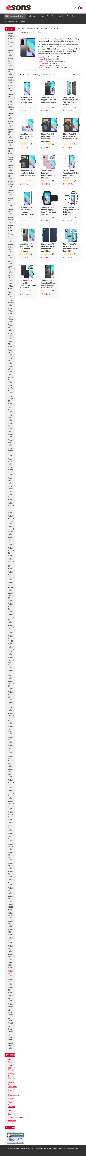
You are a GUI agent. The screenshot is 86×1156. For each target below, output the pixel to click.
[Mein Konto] (75, 8)
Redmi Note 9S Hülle (10, 826)
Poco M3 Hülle (10, 369)
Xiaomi (9, 29)
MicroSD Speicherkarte (46, 67)
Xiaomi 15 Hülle (10, 71)
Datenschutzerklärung (11, 1117)
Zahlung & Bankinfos (11, 1076)
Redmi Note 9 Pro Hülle (10, 815)
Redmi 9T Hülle (10, 981)
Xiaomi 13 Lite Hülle (10, 167)
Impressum (11, 1121)
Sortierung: (37, 75)
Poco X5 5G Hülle (10, 461)
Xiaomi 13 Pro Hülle (10, 159)
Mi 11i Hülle (10, 262)
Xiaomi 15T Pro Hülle (10, 62)
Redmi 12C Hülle (10, 948)
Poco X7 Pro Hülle (10, 286)
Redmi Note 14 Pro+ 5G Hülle (11, 564)
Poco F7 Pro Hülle (10, 311)
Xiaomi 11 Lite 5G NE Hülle (10, 248)
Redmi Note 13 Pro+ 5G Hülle (11, 662)
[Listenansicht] (78, 74)
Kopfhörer (42, 65)
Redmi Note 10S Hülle (10, 773)
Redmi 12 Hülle (10, 940)
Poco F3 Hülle (10, 360)
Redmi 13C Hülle (10, 932)
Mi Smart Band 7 (10, 1020)
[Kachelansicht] (74, 74)
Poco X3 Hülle (10, 426)
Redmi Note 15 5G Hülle (11, 541)
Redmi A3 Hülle (10, 874)
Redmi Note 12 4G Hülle (11, 685)
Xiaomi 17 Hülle (10, 44)
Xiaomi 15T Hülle (10, 52)
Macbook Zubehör (66, 16)
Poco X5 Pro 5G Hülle (10, 471)
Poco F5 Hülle (10, 344)
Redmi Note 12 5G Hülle (11, 695)
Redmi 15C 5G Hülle (10, 907)
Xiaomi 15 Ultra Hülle (11, 80)
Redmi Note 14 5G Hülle (11, 597)
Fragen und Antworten (11, 1067)
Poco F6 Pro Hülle (10, 319)
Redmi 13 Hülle (10, 898)
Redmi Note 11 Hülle (11, 739)
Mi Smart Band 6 (10, 1012)
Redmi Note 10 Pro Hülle (11, 783)
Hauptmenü (11, 1148)
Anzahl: (22, 75)
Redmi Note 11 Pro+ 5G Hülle (11, 761)
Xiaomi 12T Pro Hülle (10, 202)
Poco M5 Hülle (10, 409)
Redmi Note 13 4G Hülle (11, 618)
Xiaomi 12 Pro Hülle (10, 184)
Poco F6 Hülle (10, 327)
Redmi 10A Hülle (10, 956)
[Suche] (71, 8)
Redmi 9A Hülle (10, 998)
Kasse (25, 1148)
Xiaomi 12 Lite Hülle (10, 219)
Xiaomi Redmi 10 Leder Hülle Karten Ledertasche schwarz (28, 173)
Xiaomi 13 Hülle (10, 151)
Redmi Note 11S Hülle (10, 730)
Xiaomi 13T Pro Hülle (10, 133)
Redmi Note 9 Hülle (10, 846)
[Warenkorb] (79, 8)
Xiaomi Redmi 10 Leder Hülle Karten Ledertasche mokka (70, 136)
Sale (22, 21)
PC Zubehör (10, 21)
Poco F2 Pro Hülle (10, 488)
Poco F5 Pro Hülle (10, 335)
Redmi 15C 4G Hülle (10, 915)
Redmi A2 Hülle (10, 882)
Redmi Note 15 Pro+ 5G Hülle (11, 508)
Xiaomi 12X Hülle (10, 211)
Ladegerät (42, 59)
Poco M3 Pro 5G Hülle (10, 378)
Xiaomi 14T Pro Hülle (10, 97)
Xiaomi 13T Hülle (10, 123)
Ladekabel (32, 16)
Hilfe (63, 1148)
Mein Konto (10, 1060)
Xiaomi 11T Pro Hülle (10, 237)
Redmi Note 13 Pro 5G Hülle (11, 650)
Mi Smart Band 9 (10, 1037)
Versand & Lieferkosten (11, 1084)
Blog (9, 1110)
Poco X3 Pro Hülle (10, 434)
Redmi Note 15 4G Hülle (11, 551)
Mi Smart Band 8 (10, 1029)
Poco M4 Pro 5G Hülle (10, 400)
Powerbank (42, 63)
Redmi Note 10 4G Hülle (11, 794)
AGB (9, 1114)
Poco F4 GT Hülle (10, 480)
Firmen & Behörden (11, 1104)
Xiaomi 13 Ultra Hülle (11, 142)
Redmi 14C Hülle (10, 923)
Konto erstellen (39, 1148)
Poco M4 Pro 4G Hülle (10, 389)
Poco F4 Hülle (10, 352)
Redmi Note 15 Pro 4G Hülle (11, 530)
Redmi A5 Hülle (10, 865)
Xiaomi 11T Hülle (10, 228)
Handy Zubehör (47, 16)
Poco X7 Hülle (10, 294)
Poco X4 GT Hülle (10, 442)
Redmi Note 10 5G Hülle (11, 805)
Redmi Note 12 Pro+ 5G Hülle (11, 718)
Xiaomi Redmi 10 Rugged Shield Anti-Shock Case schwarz (49, 99)
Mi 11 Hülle (10, 256)
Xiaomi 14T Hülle (10, 88)
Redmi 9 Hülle (10, 1005)
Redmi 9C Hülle (10, 990)
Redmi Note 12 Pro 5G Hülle (11, 706)
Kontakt (11, 1099)
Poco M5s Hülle (10, 417)
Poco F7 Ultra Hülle (11, 302)
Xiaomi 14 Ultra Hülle (11, 107)
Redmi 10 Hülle (29, 32)
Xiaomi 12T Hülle (10, 192)
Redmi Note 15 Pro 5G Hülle (11, 519)
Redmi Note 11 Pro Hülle (11, 749)
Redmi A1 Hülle (10, 890)
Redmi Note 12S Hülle (10, 674)
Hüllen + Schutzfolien (14, 16)
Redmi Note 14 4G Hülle (11, 607)
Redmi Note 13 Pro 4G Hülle (11, 639)
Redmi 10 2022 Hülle (10, 856)
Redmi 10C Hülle (10, 965)
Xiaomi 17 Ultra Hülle (11, 36)
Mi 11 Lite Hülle (10, 277)
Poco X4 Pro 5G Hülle (10, 452)
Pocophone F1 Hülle (11, 497)
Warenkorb (19, 1148)
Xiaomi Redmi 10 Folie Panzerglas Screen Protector (26, 99)
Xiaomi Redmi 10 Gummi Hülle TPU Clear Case (26, 136)
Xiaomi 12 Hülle (10, 176)
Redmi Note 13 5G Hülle (11, 629)
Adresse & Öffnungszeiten (11, 1092)
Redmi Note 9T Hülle (10, 837)
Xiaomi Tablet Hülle (10, 1045)
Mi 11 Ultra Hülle (10, 269)
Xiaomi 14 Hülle (10, 115)
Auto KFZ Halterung (45, 61)
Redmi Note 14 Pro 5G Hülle (11, 575)
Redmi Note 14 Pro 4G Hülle (11, 586)
